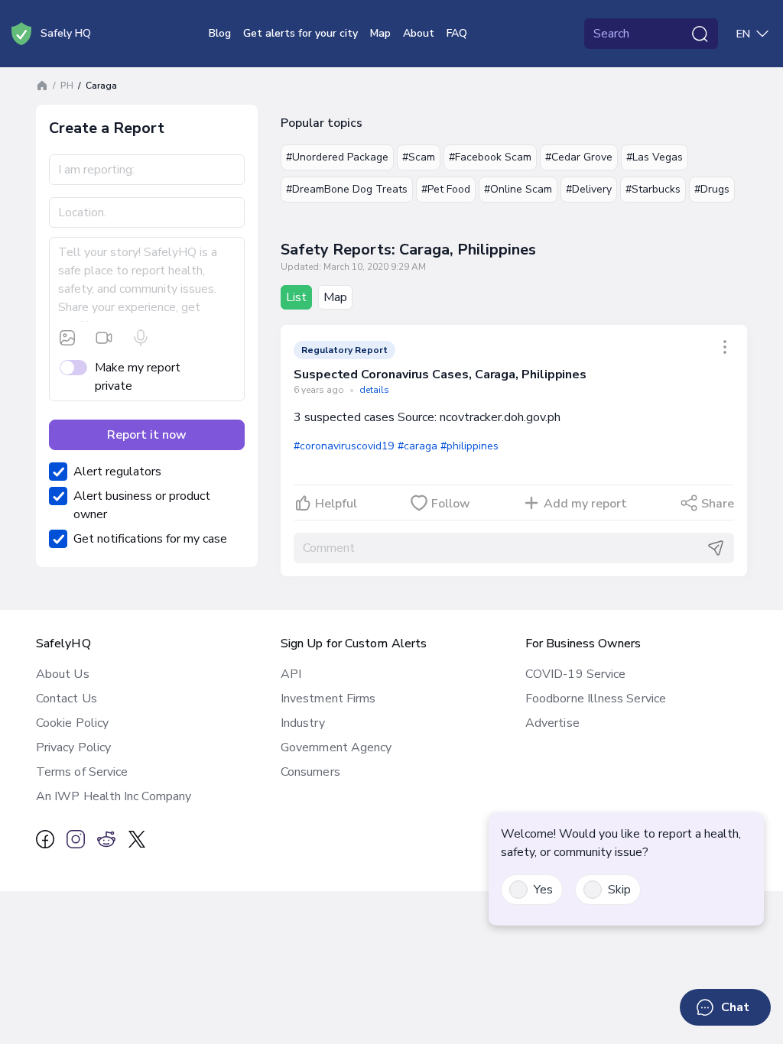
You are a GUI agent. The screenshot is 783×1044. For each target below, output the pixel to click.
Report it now (147, 434)
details (374, 390)
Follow (450, 503)
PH (66, 85)
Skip (619, 889)
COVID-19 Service (575, 674)
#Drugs (711, 189)
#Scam (418, 157)
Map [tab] (335, 297)
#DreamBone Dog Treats (347, 189)
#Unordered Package (337, 157)
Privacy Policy (73, 747)
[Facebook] (45, 839)
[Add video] (104, 338)
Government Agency (336, 747)
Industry (303, 723)
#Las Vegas (654, 157)
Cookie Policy (72, 723)
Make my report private (137, 376)
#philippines (469, 446)
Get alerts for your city (300, 33)
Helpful (336, 503)
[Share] (725, 347)
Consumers (310, 772)
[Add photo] (67, 338)
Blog (220, 33)
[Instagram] (76, 839)
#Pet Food (445, 189)
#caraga (417, 446)
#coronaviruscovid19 (344, 446)
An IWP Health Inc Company (113, 796)
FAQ (457, 33)
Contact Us (66, 698)
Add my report (585, 503)
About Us (62, 674)
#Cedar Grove (578, 157)
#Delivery (589, 189)
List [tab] (296, 297)
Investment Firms (328, 698)
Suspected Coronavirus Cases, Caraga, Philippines (440, 374)
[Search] (699, 33)
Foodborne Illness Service (595, 698)
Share (717, 503)
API (291, 674)
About (418, 33)
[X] (137, 839)
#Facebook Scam (490, 157)
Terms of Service (82, 772)
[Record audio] (141, 338)
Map (380, 33)
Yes (543, 889)
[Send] (716, 548)
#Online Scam (518, 189)
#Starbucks (653, 189)
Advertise (552, 723)
